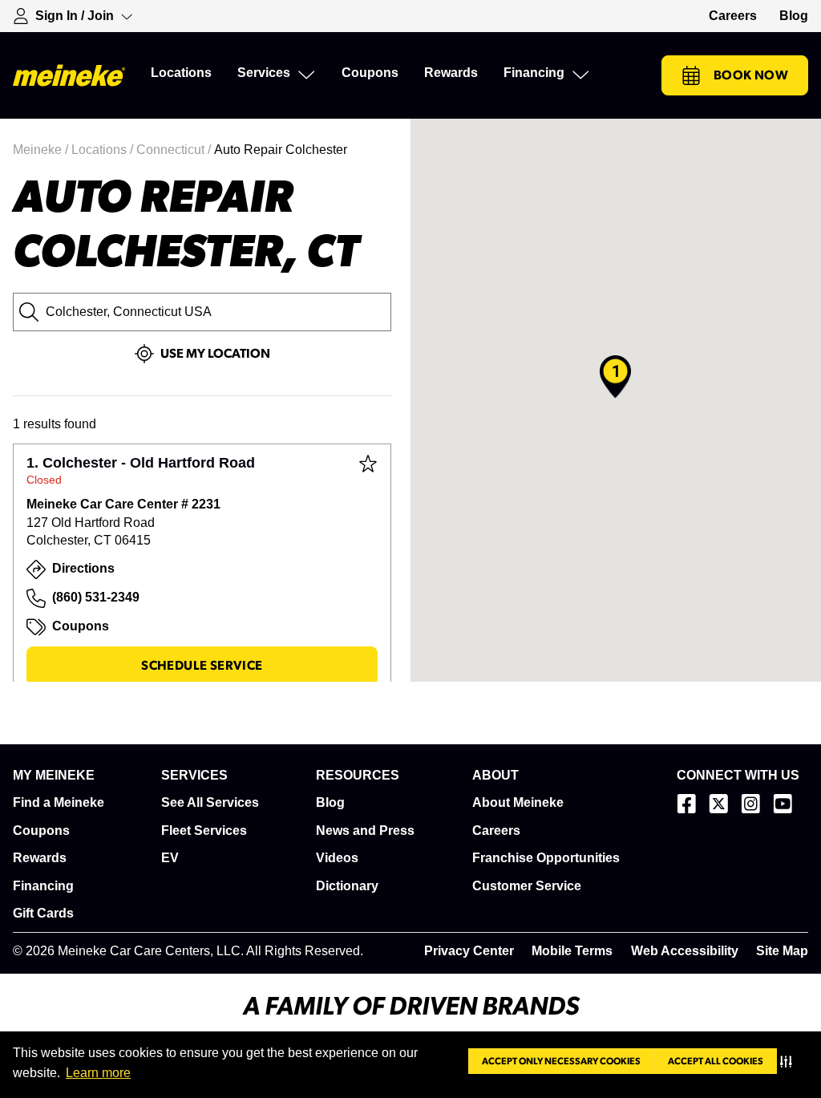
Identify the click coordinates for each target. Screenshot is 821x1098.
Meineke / (42, 149)
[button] (789, 1061)
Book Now (751, 75)
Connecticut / (175, 149)
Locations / (103, 149)
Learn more (98, 1073)
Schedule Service (201, 665)
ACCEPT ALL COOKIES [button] (715, 1061)
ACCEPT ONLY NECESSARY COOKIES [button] (561, 1061)
